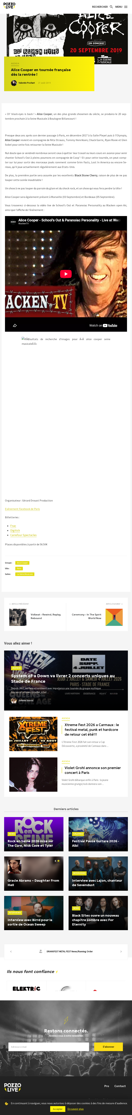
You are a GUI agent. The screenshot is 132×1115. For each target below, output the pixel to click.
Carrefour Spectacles (23, 535)
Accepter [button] (58, 1109)
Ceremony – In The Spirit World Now (86, 616)
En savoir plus (76, 1109)
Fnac (13, 526)
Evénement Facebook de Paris (22, 509)
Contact (120, 1086)
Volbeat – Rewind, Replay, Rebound (46, 616)
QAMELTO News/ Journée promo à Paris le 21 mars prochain (66, 951)
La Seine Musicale (25, 574)
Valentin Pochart (27, 83)
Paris (19, 568)
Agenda (15, 63)
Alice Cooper (22, 562)
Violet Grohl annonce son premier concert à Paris (93, 770)
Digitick (15, 530)
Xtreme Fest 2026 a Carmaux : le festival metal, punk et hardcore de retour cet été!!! (92, 730)
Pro (106, 1086)
